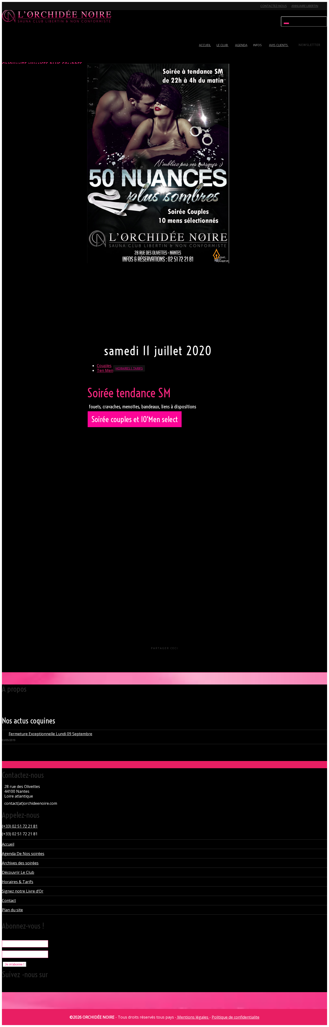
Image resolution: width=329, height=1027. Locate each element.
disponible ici (159, 522)
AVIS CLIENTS (279, 45)
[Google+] (23, 9)
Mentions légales (192, 1017)
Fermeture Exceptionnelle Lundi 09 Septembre (50, 733)
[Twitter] (6, 9)
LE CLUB (223, 45)
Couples (104, 365)
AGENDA (241, 45)
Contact (9, 900)
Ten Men (105, 370)
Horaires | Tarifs (129, 368)
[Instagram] (40, 9)
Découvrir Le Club (18, 872)
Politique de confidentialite (235, 1017)
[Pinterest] (31, 9)
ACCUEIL (205, 45)
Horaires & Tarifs (17, 881)
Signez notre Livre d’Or (22, 891)
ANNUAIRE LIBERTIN (304, 6)
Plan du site (12, 910)
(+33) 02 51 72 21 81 (20, 826)
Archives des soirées (20, 863)
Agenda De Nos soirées (23, 853)
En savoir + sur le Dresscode (111, 334)
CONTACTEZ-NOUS (273, 6)
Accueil (8, 844)
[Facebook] (15, 9)
